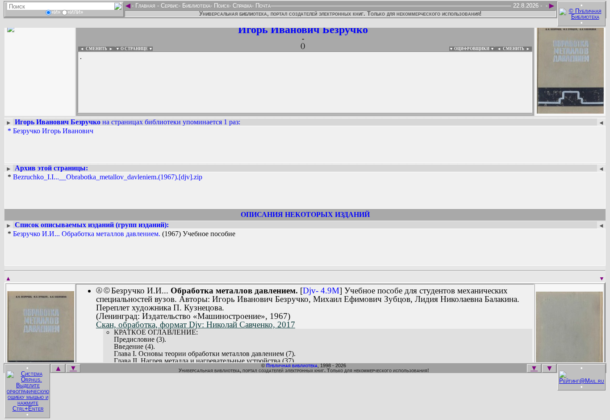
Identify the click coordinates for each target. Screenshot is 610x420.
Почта (262, 5)
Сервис (169, 5)
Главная (145, 5)
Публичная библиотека (292, 365)
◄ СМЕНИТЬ (92, 49)
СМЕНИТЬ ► (517, 49)
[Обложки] (570, 110)
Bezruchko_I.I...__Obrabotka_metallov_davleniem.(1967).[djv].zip (107, 177)
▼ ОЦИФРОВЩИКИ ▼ (471, 49)
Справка (241, 5)
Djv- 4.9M (321, 290)
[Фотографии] (39, 110)
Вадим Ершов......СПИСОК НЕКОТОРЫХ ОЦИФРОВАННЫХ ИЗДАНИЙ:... (294, 113)
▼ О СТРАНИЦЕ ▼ (134, 49)
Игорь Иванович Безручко (303, 29)
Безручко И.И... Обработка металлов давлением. (86, 234)
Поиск (220, 5)
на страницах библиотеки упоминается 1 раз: (127, 122)
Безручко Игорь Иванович (53, 131)
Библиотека (195, 5)
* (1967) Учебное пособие (121, 234)
